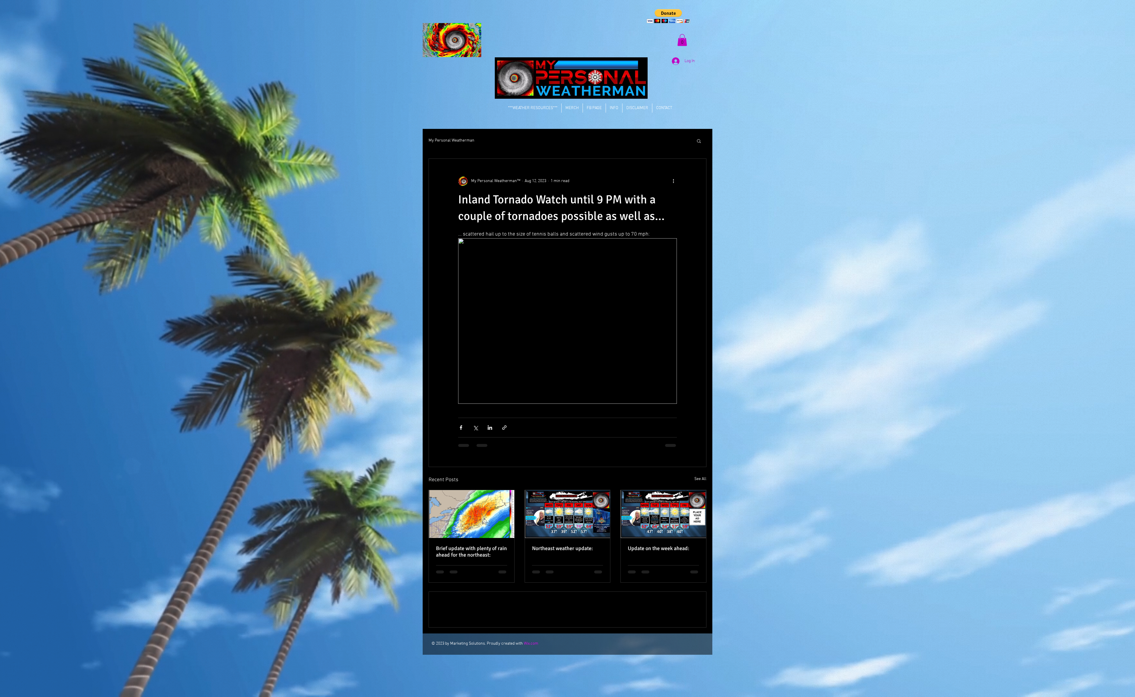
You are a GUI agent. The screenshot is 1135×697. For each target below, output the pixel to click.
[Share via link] (504, 427)
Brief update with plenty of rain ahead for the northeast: (471, 551)
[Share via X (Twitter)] (475, 427)
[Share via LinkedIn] (490, 427)
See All (700, 479)
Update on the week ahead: (658, 548)
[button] (668, 16)
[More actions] (673, 181)
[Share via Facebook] (461, 427)
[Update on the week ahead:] (663, 514)
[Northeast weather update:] (567, 514)
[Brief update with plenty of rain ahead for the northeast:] (471, 514)
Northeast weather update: (562, 548)
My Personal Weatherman (451, 140)
